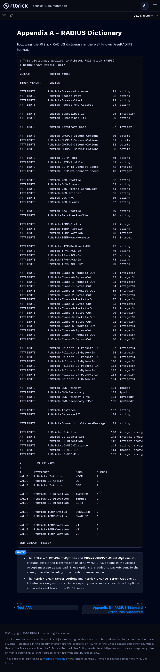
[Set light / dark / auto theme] (144, 6)
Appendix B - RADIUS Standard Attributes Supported (118, 610)
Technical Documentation (49, 6)
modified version (54, 658)
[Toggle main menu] (155, 6)
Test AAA (24, 608)
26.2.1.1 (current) (144, 15)
